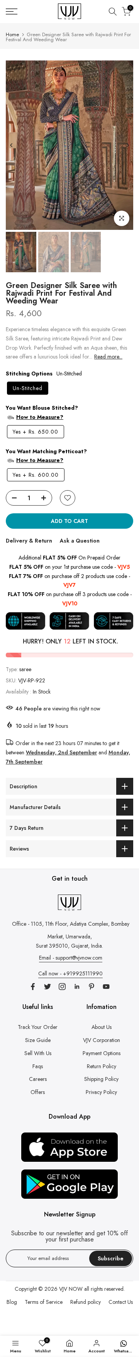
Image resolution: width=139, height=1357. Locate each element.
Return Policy (101, 1066)
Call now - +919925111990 (70, 973)
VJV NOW (71, 1289)
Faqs (37, 1066)
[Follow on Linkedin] (76, 986)
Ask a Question (80, 540)
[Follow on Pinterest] (91, 986)
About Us (102, 1027)
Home (12, 34)
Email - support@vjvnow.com (70, 958)
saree (25, 669)
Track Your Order (38, 1027)
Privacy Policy (101, 1092)
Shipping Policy (101, 1079)
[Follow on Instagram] (62, 986)
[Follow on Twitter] (47, 986)
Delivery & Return (29, 540)
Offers (38, 1092)
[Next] (127, 145)
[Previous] (11, 145)
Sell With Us (37, 1053)
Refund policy (85, 1302)
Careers (38, 1079)
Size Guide (38, 1040)
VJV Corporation (101, 1040)
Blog (12, 1302)
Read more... (108, 356)
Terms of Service (44, 1302)
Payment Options (101, 1053)
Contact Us (120, 1302)
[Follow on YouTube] (106, 986)
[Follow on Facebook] (32, 986)
